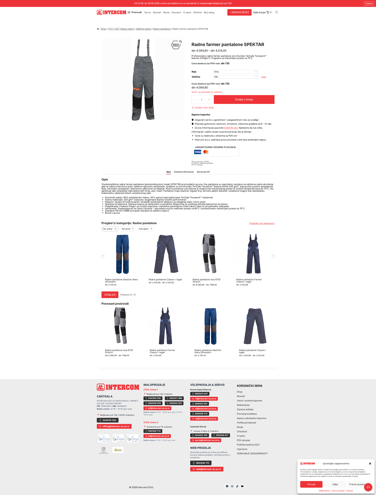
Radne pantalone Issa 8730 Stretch (206, 280)
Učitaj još (110, 294)
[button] (370, 463)
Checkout (242, 431)
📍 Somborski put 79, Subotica (157, 427)
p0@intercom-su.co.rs (158, 408)
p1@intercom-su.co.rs (158, 436)
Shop (239, 391)
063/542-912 (175, 403)
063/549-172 (202, 463)
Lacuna (200, 165)
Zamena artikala (245, 409)
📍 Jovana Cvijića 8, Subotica (204, 431)
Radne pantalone (204, 41)
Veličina (196, 76)
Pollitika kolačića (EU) (248, 444)
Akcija (166, 12)
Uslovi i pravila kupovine (249, 400)
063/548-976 (154, 403)
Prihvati (311, 484)
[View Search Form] (276, 12)
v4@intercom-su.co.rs (205, 418)
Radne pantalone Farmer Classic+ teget (249, 280)
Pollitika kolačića (324, 490)
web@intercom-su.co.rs (208, 469)
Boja (194, 71)
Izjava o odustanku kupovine (251, 418)
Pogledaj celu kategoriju (262, 223)
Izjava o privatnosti (338, 490)
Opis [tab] (168, 172)
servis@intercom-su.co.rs (207, 440)
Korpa (240, 427)
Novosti (157, 12)
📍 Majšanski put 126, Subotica (157, 394)
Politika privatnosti (246, 422)
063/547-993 (175, 398)
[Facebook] (227, 486)
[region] (188, 261)
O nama (187, 12)
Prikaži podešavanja (359, 484)
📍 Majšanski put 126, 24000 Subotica (115, 415)
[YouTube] (242, 486)
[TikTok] (237, 486)
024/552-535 (154, 398)
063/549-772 (201, 413)
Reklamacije (243, 405)
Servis (147, 12)
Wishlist (197, 12)
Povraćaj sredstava (247, 413)
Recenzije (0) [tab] (203, 172)
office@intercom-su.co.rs (116, 426)
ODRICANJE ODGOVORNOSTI (252, 453)
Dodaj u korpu (244, 99)
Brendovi (176, 12)
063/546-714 (154, 431)
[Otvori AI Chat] (368, 487)
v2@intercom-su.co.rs (205, 398)
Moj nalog (209, 12)
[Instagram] (232, 486)
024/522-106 (201, 435)
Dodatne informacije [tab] (184, 172)
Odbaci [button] (369, 3)
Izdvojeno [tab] (145, 229)
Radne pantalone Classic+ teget (165, 279)
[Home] (98, 28)
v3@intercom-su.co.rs (205, 408)
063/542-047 (201, 393)
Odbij (335, 484)
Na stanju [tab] (109, 229)
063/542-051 (201, 403)
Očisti (263, 77)
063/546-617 (222, 435)
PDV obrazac (243, 440)
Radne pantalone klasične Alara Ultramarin (121, 280)
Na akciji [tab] (127, 229)
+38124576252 (239, 12)
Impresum (349, 490)
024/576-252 (231, 127)
